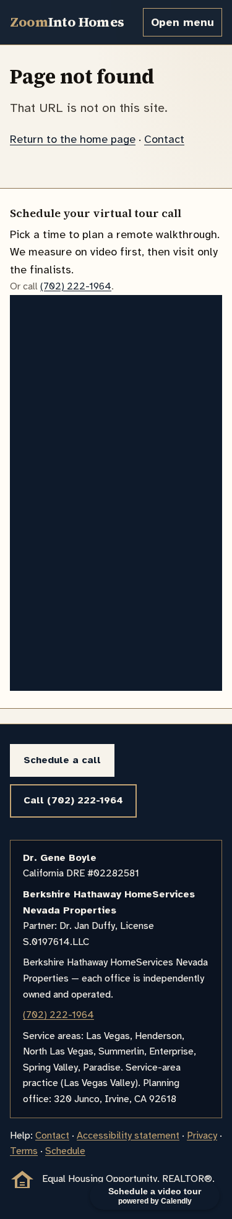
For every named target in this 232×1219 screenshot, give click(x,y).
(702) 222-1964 (75, 286)
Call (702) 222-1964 (73, 800)
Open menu (182, 22)
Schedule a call (62, 760)
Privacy (202, 1135)
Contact (164, 139)
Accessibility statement (128, 1135)
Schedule (65, 1151)
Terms (24, 1151)
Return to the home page (72, 139)
